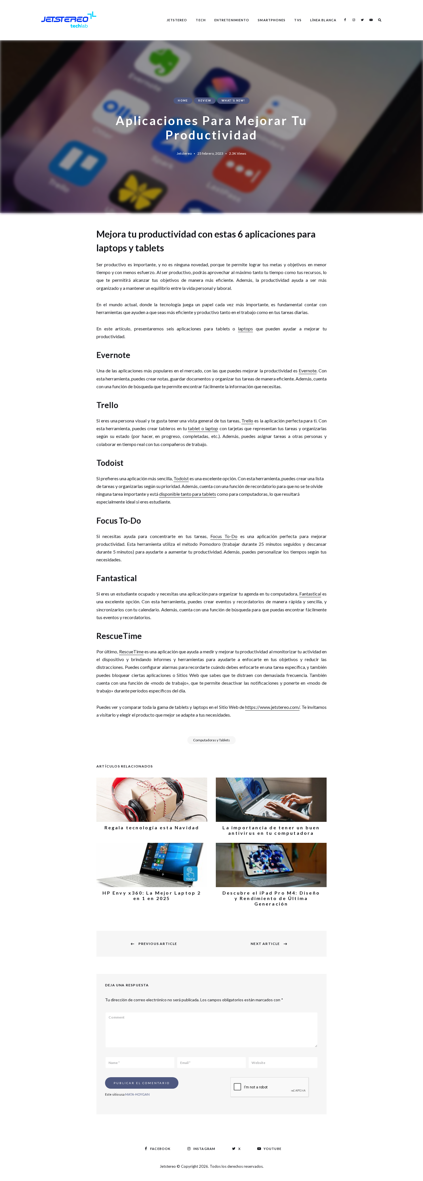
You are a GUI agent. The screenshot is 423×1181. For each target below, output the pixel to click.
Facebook (345, 20)
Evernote (308, 370)
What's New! (233, 100)
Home (183, 100)
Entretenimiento (231, 20)
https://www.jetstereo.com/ (272, 707)
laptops (245, 328)
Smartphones (271, 20)
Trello (247, 420)
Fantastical (310, 593)
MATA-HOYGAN (137, 1094)
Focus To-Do (223, 536)
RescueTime (131, 651)
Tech (200, 20)
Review (204, 100)
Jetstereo (177, 20)
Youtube (371, 20)
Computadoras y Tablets (211, 740)
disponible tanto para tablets (187, 494)
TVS (297, 20)
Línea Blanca (323, 20)
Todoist (181, 478)
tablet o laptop (203, 428)
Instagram (353, 20)
